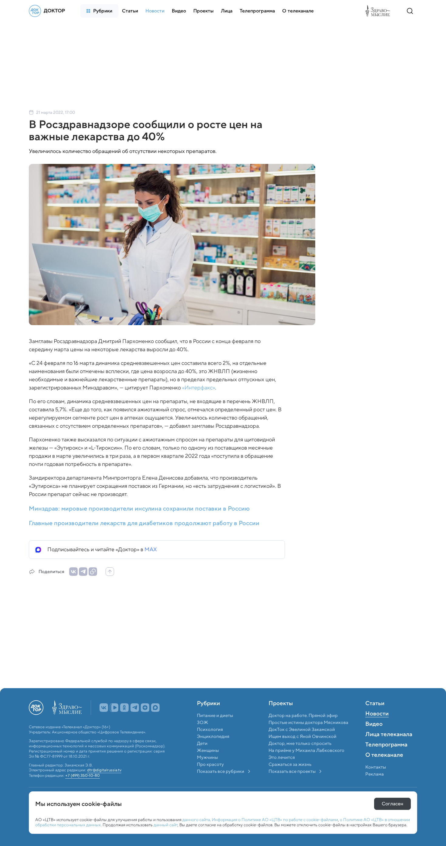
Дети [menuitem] (202, 756)
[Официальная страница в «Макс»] (155, 721)
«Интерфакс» (198, 388)
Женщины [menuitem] (208, 763)
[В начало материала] (110, 571)
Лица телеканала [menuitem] (388, 748)
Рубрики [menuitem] (208, 717)
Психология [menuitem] (210, 743)
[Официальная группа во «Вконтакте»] (104, 721)
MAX (150, 549)
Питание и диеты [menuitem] (215, 729)
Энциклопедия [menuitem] (213, 750)
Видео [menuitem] (374, 737)
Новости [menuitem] (377, 727)
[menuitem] (99, 11)
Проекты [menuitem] (281, 717)
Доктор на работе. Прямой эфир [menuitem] (303, 729)
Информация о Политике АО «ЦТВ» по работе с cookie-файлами (275, 820)
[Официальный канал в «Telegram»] (134, 721)
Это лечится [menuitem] (282, 770)
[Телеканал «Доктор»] (48, 11)
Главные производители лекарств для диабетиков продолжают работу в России (144, 523)
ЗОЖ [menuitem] (202, 736)
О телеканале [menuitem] (384, 768)
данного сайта (196, 820)
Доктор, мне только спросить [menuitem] (300, 756)
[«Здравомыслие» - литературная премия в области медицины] (379, 11)
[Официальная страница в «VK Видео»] (114, 721)
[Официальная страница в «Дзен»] (145, 721)
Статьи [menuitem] (374, 717)
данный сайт (165, 825)
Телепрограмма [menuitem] (386, 758)
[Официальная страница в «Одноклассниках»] (124, 721)
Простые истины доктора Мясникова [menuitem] (308, 736)
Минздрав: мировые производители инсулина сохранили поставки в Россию (139, 508)
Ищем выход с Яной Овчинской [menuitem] (302, 750)
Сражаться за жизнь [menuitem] (290, 777)
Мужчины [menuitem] (207, 770)
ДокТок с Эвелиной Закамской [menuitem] (302, 743)
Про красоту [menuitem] (210, 777)
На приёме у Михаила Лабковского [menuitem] (306, 763)
